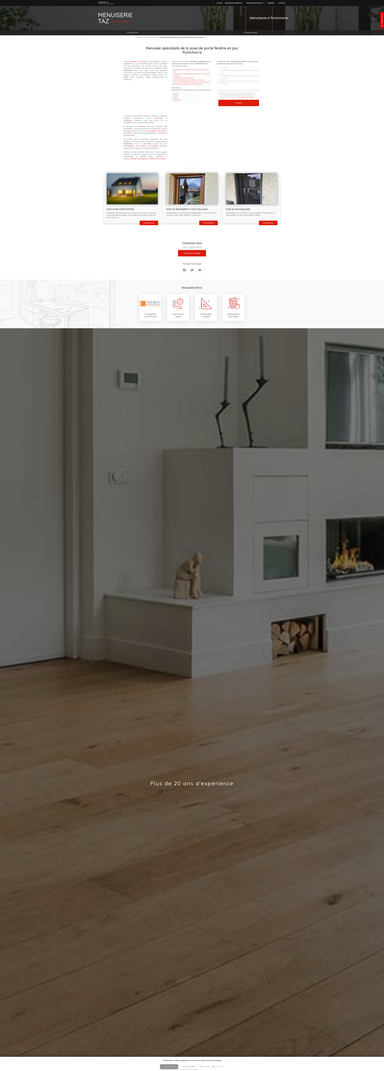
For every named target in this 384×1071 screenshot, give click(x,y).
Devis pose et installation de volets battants (187, 84)
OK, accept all (170, 1067)
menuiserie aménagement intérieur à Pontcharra (147, 159)
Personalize (205, 1067)
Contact (281, 3)
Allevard (176, 94)
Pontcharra (154, 37)
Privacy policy (219, 1067)
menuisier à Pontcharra (138, 61)
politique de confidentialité (245, 97)
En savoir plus (149, 223)
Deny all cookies (189, 1067)
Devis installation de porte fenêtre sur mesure (188, 80)
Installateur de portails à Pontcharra (142, 146)
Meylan (175, 98)
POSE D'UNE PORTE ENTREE (120, 209)
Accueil (219, 3)
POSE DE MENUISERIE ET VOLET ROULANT (187, 209)
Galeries (270, 3)
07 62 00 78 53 (132, 33)
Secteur (145, 37)
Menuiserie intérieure (254, 3)
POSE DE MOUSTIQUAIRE (238, 209)
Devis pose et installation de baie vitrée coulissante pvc (191, 82)
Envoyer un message (192, 253)
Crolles (175, 96)
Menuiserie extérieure (233, 3)
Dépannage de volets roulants (183, 78)
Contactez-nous (250, 33)
